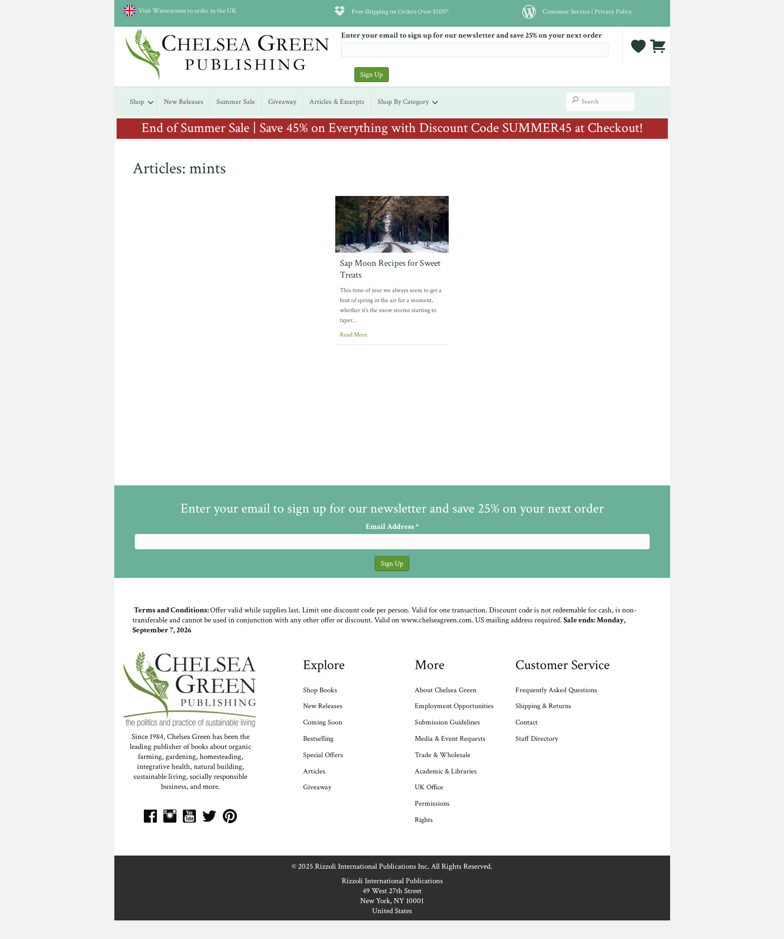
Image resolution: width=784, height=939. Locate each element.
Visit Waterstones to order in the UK (186, 10)
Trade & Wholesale (442, 755)
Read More (354, 335)
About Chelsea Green (445, 690)
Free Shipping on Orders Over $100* (400, 11)
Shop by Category (403, 102)
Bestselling (318, 738)
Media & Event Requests (451, 738)
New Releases (183, 102)
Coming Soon (322, 722)
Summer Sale (235, 102)
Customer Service (566, 11)
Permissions (432, 803)
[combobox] (600, 102)
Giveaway (282, 102)
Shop (137, 102)
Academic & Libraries (446, 771)
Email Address (392, 527)
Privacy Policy (613, 11)
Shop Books (320, 690)
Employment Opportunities (454, 706)
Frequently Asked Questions (556, 690)
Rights (424, 820)
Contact (526, 722)
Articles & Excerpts (336, 102)
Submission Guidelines (447, 722)
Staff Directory (536, 738)
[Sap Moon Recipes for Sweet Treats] (392, 224)
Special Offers (323, 755)
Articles (314, 771)
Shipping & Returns (543, 706)
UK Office (429, 787)
